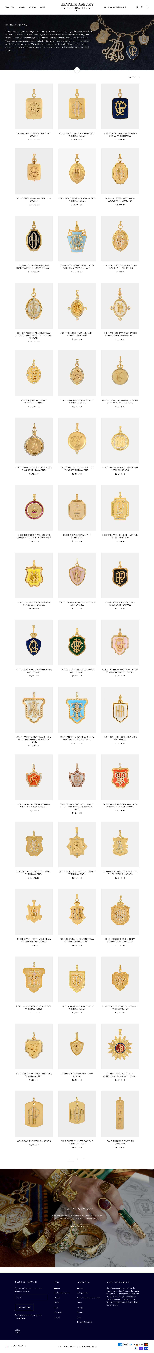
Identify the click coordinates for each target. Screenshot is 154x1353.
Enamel (57, 1317)
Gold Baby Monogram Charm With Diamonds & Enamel (33, 805)
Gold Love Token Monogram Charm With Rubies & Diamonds (34, 536)
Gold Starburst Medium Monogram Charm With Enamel (120, 1075)
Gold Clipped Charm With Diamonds (77, 536)
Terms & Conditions (84, 1322)
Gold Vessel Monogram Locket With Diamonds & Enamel (77, 267)
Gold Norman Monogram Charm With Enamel (77, 603)
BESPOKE (22, 7)
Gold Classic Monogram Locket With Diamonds (77, 134)
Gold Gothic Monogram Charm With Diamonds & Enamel (120, 671)
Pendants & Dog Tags (62, 1293)
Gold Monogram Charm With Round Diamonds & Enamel (120, 334)
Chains (57, 1303)
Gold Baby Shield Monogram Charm (77, 1075)
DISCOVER (32, 7)
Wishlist (80, 1312)
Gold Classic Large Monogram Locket (34, 134)
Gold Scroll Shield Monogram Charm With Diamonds (120, 873)
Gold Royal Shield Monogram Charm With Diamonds (34, 940)
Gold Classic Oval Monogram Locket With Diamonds (120, 267)
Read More (77, 1226)
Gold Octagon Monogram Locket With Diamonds (120, 199)
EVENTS (42, 7)
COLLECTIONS (10, 7)
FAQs (79, 1317)
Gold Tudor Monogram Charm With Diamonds (33, 873)
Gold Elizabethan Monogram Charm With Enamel (33, 603)
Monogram (58, 1312)
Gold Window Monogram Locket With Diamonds (77, 199)
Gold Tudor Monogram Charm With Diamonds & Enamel (120, 805)
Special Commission (115, 7)
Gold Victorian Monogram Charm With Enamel (120, 603)
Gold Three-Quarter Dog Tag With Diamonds (77, 1142)
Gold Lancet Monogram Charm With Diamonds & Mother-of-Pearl (33, 739)
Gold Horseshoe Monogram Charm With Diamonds (120, 940)
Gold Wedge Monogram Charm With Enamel (77, 671)
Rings (56, 1308)
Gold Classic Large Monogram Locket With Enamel (120, 134)
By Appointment (83, 1293)
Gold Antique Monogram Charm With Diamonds (77, 873)
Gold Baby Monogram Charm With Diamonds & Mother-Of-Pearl (77, 807)
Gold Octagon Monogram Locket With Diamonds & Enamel (34, 267)
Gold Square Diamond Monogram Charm (33, 401)
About (79, 1303)
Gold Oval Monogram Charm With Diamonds (76, 401)
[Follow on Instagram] (17, 1332)
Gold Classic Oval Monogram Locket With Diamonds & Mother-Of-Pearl (33, 335)
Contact (80, 1308)
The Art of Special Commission (88, 1298)
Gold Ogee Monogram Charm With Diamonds (77, 1007)
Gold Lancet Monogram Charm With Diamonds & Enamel (76, 738)
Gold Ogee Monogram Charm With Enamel (120, 738)
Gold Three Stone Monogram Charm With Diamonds (77, 469)
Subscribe (129, 1343)
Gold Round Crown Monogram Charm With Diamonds (120, 401)
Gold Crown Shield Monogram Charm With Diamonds (77, 940)
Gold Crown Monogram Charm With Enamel (34, 671)
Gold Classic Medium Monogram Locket (34, 199)
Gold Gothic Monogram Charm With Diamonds (34, 1075)
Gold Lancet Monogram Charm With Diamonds (33, 1007)
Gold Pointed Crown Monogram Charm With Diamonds (33, 469)
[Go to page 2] (83, 1159)
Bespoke (80, 1288)
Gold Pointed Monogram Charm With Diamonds (120, 1007)
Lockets (57, 1288)
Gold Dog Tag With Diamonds (34, 1141)
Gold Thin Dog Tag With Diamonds (120, 1142)
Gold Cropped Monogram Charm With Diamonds (120, 536)
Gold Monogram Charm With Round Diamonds (77, 334)
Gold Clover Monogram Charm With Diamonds (120, 469)
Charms (57, 1298)
